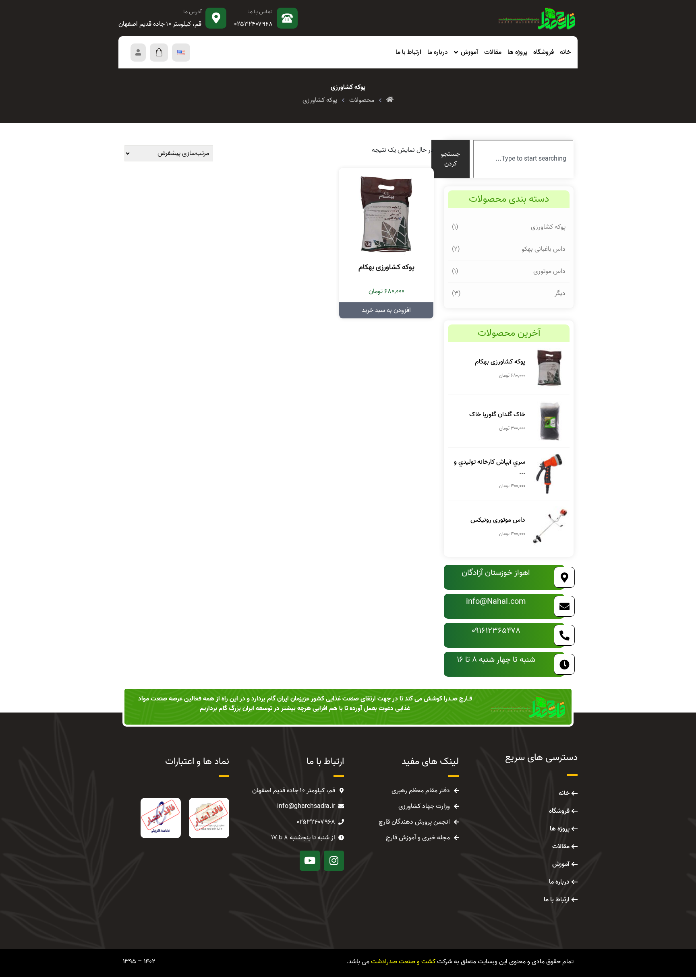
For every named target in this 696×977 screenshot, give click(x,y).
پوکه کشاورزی (548, 227)
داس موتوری (549, 271)
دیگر (560, 293)
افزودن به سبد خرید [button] (386, 310)
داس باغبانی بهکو (544, 249)
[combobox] (523, 159)
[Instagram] (334, 861)
